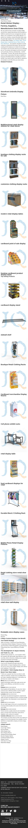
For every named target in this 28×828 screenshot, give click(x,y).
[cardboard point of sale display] (14, 229)
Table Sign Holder (12, 822)
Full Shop (4, 785)
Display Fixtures (5, 739)
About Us (3, 782)
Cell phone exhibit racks (10, 424)
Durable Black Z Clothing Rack (13, 513)
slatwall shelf (6, 335)
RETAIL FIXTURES (19, 783)
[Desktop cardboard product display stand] (14, 258)
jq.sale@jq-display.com (10, 795)
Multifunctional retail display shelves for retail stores (12, 125)
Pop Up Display (4, 729)
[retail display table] (14, 439)
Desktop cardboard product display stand (12, 274)
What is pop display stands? (10, 661)
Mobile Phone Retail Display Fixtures (12, 543)
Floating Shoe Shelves (7, 820)
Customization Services (15, 782)
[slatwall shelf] (14, 320)
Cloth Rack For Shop (6, 740)
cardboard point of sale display (13, 244)
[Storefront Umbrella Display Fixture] (14, 76)
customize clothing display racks (14, 184)
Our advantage (5, 783)
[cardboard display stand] (14, 290)
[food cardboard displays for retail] (14, 469)
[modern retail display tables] (14, 199)
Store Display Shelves (6, 732)
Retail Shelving (14, 823)
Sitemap (11, 819)
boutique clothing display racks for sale (13, 155)
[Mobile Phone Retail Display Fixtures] (14, 528)
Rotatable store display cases (12, 632)
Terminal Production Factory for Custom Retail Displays (14, 788)
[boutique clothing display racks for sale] (14, 139)
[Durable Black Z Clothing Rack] (14, 498)
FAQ (12, 783)
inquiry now (6, 814)
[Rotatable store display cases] (14, 617)
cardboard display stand (10, 305)
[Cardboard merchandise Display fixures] (14, 379)
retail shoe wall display (10, 602)
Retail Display (4, 726)
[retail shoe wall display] (14, 587)
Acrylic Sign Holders (6, 727)
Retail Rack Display (5, 742)
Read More (3, 96)
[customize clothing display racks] (14, 169)
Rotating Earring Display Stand (8, 734)
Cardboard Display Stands (7, 737)
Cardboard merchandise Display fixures (14, 395)
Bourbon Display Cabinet (7, 736)
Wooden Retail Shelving (17, 820)
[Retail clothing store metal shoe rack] (14, 558)
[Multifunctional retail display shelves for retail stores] (14, 110)
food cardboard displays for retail (12, 484)
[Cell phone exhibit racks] (14, 409)
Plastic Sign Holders (21, 822)
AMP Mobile (16, 819)
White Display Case (5, 731)
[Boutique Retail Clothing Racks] (14, 350)
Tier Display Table (17, 40)
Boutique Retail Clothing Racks (13, 365)
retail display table (8, 454)
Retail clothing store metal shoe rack (13, 573)
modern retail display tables (12, 214)
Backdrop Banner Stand (14, 42)
